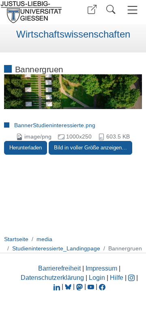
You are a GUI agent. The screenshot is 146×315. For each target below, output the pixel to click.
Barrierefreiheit (59, 268)
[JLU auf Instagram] (132, 277)
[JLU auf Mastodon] (80, 286)
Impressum (101, 268)
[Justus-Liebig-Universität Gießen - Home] (33, 12)
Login (98, 277)
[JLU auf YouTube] (91, 286)
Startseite (16, 239)
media (44, 239)
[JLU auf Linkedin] (58, 286)
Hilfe (116, 277)
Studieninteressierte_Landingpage (56, 248)
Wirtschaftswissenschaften (73, 34)
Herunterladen (25, 148)
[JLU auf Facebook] (102, 286)
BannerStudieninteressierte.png (54, 125)
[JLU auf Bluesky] (69, 286)
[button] (92, 9)
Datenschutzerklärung (52, 277)
